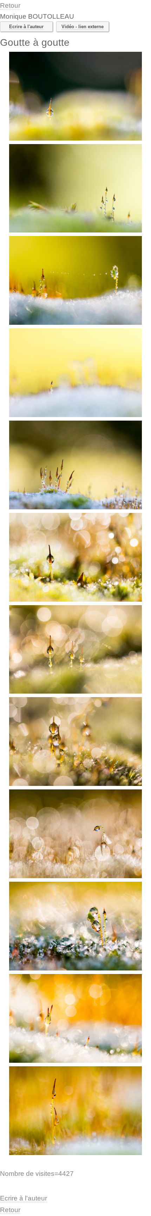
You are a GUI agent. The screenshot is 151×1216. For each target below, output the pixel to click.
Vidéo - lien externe (82, 26)
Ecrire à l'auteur (26, 26)
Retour (10, 5)
